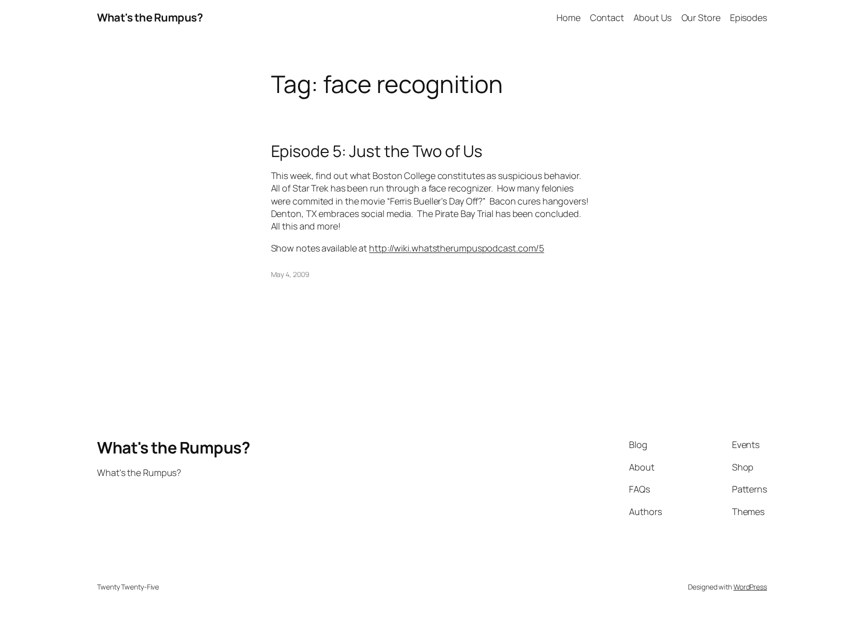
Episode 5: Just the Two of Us (376, 151)
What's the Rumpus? (149, 17)
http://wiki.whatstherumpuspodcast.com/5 (456, 248)
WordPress (750, 587)
